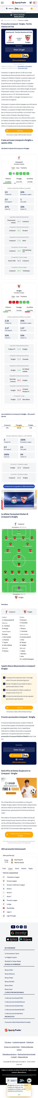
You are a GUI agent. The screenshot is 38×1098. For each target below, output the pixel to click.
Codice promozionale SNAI (14, 998)
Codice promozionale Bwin (14, 1013)
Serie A (9, 889)
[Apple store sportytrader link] (12, 939)
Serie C (9, 896)
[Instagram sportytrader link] (25, 927)
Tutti (13, 168)
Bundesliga (10, 908)
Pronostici (8, 20)
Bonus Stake (9, 978)
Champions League (13, 877)
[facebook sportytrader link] (17, 927)
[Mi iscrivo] (30, 2)
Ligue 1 (9, 912)
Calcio (14, 20)
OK (19, 1094)
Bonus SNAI (9, 970)
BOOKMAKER (10, 948)
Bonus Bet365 (9, 981)
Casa (17, 168)
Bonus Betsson (10, 974)
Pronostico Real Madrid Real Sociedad (17, 1022)
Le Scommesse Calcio (12, 953)
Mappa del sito (23, 1057)
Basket (23, 868)
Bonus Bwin (9, 985)
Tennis (17, 868)
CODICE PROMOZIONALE (14, 992)
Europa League (12, 881)
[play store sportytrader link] (25, 939)
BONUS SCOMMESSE (12, 964)
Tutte (4, 868)
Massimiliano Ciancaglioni (25, 66)
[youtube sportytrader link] (13, 927)
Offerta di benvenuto (19, 60)
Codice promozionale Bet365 (14, 1009)
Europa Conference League (16, 885)
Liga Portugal (11, 916)
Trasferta (23, 168)
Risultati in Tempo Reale (13, 961)
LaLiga (9, 904)
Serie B (9, 892)
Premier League (12, 900)
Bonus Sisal (8, 989)
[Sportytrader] (2, 20)
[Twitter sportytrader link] (21, 927)
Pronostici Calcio (22, 68)
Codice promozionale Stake (14, 1006)
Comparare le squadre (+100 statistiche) (19, 486)
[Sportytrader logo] (19, 1030)
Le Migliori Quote (11, 957)
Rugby (31, 868)
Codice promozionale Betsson (15, 1002)
